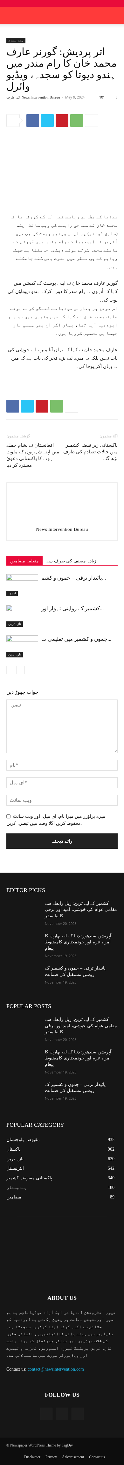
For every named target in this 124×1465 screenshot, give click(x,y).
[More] (91, 120)
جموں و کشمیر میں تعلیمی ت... (76, 639)
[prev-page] (10, 670)
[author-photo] (62, 520)
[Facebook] (32, 120)
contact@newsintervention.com (56, 1369)
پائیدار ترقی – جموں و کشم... (73, 578)
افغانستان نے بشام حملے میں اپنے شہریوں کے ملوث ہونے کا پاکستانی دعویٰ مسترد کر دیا (32, 455)
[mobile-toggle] (11, 15)
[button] (115, 15)
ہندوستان (16, 40)
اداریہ (12, 593)
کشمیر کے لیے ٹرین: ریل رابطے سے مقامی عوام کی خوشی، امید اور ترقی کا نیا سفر (81, 909)
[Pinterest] (62, 120)
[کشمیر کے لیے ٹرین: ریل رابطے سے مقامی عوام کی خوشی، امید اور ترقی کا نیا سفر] (23, 912)
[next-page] (20, 670)
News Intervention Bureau (41, 97)
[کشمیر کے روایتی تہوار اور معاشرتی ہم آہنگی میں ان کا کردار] (22, 616)
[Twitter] (47, 120)
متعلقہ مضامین (24, 561)
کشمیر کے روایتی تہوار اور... (72, 608)
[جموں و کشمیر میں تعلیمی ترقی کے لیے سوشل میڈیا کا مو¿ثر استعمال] (22, 646)
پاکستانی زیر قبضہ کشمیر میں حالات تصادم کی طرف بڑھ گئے (90, 452)
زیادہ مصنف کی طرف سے (71, 561)
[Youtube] (78, 1414)
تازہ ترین (14, 624)
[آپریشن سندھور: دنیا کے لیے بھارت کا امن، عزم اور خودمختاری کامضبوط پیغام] (23, 944)
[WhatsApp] (76, 120)
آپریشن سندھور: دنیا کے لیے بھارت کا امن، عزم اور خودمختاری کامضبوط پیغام (78, 942)
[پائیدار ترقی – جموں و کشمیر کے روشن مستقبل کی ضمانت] (22, 585)
